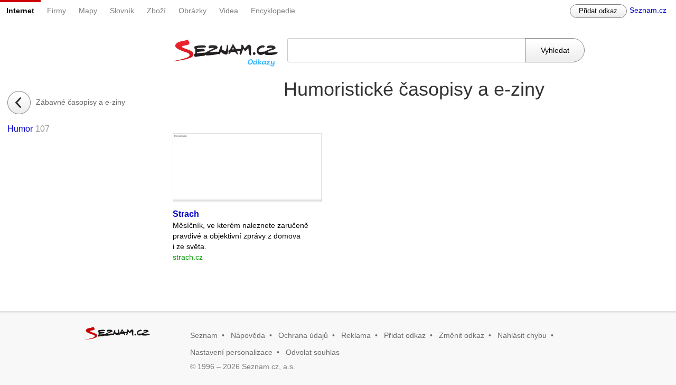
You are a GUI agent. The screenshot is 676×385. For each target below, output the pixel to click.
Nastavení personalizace (231, 352)
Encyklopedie (273, 10)
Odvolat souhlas (313, 352)
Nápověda (248, 335)
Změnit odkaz (461, 335)
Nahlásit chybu (522, 335)
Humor (20, 128)
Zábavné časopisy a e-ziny (80, 102)
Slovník (122, 10)
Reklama (356, 335)
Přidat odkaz (598, 11)
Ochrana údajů (303, 335)
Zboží (156, 10)
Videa (228, 10)
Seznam (204, 335)
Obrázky (192, 10)
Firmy (56, 10)
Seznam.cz (648, 10)
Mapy (88, 10)
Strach (186, 213)
